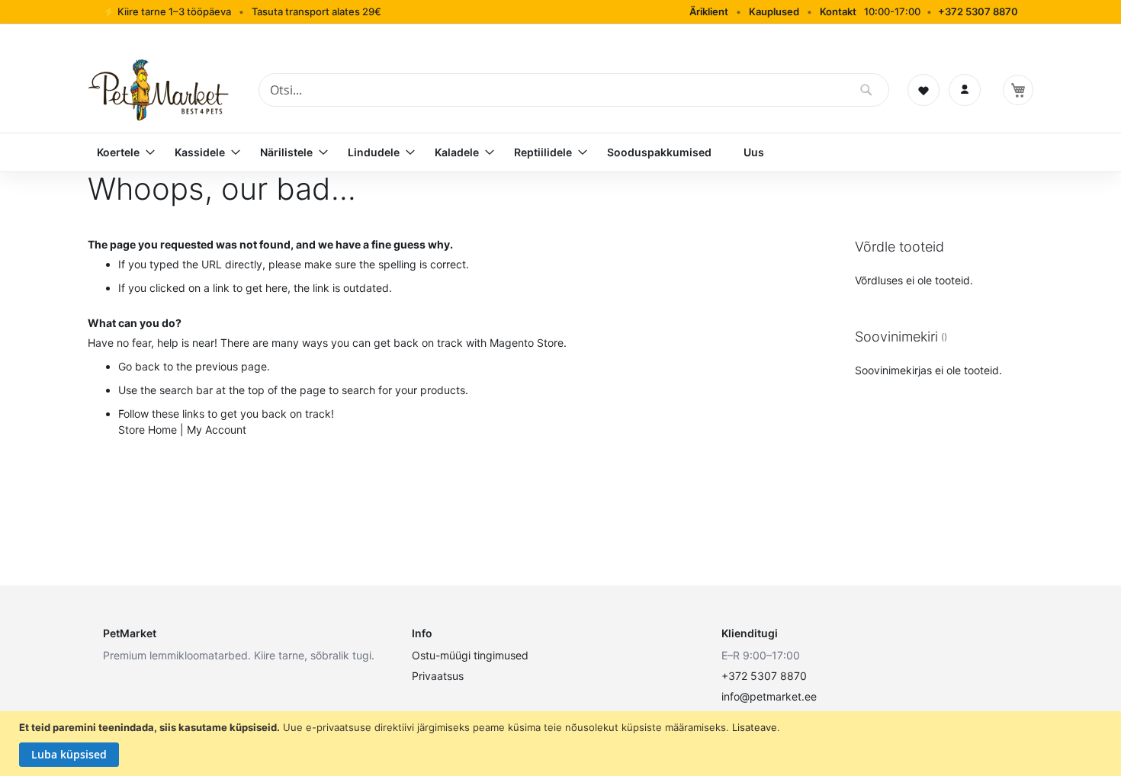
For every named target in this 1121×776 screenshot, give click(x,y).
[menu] (560, 152)
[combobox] (574, 90)
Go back (139, 366)
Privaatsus (438, 675)
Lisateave (754, 727)
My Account (216, 429)
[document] (562, 744)
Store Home (147, 429)
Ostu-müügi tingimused (470, 655)
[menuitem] (120, 152)
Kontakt (838, 11)
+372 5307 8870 (978, 11)
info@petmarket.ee (769, 696)
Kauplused (774, 11)
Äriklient (708, 11)
